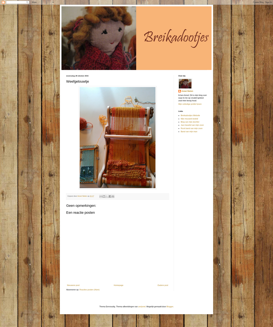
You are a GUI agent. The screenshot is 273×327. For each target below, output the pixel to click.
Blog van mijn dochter (190, 122)
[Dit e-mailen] (101, 196)
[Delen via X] (107, 196)
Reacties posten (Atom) (89, 290)
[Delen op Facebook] (110, 196)
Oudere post (163, 285)
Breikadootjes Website (190, 115)
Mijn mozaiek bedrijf (189, 119)
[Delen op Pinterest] (113, 196)
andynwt (142, 307)
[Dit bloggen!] (104, 196)
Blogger (170, 307)
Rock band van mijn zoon (192, 128)
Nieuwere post (73, 285)
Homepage (118, 285)
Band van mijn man (189, 131)
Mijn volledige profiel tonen (190, 104)
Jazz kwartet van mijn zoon (192, 125)
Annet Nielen (187, 91)
